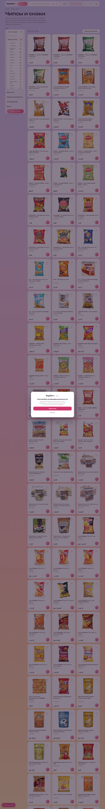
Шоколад (12, 60)
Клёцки (11, 71)
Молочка (12, 85)
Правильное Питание (13, 48)
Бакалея (12, 52)
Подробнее (60, 404)
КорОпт (11, 4)
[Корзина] (96, 4)
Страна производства (15, 97)
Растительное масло (13, 82)
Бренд (9, 106)
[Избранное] (91, 4)
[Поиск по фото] (53, 3)
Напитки (12, 88)
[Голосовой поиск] (57, 3)
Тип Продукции (12, 101)
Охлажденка (13, 45)
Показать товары (15, 111)
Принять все (52, 408)
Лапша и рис (13, 73)
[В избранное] (47, 37)
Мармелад (12, 79)
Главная (7, 9)
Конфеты (12, 57)
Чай (10, 68)
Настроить (52, 412)
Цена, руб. (10, 92)
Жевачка (12, 62)
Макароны (12, 76)
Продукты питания (12, 39)
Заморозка (12, 43)
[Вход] (86, 4)
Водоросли (12, 54)
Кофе (11, 65)
